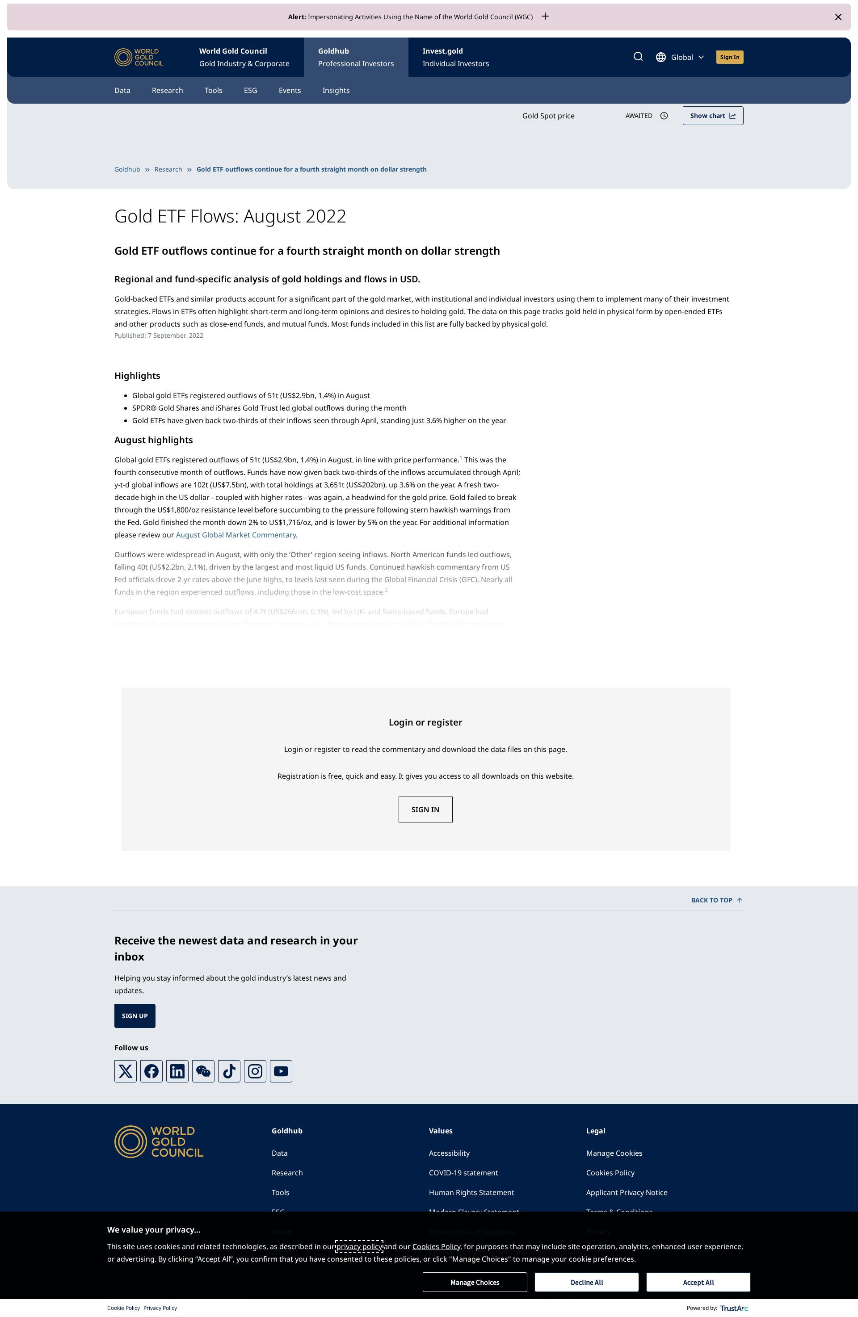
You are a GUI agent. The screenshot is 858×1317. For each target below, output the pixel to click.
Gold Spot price (548, 116)
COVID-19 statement (463, 1173)
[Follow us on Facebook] (151, 1071)
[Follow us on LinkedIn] (177, 1071)
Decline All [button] (587, 1282)
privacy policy (359, 1246)
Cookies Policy (610, 1173)
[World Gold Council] (139, 57)
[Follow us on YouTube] (281, 1071)
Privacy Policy (160, 1308)
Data (122, 90)
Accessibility (449, 1153)
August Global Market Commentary (236, 535)
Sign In (426, 809)
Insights (336, 90)
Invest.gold (456, 57)
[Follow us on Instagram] (255, 1071)
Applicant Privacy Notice (627, 1192)
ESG (250, 90)
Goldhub (356, 57)
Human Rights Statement (471, 1192)
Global (682, 57)
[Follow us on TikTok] (229, 1071)
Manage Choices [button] (475, 1282)
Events (290, 90)
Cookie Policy (123, 1308)
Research (167, 90)
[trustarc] (734, 1308)
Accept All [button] (698, 1282)
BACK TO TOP (711, 900)
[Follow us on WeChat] (203, 1071)
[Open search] (638, 57)
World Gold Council (244, 57)
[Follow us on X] (125, 1071)
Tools (214, 90)
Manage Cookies (614, 1153)
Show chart (707, 115)
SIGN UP (135, 1015)
